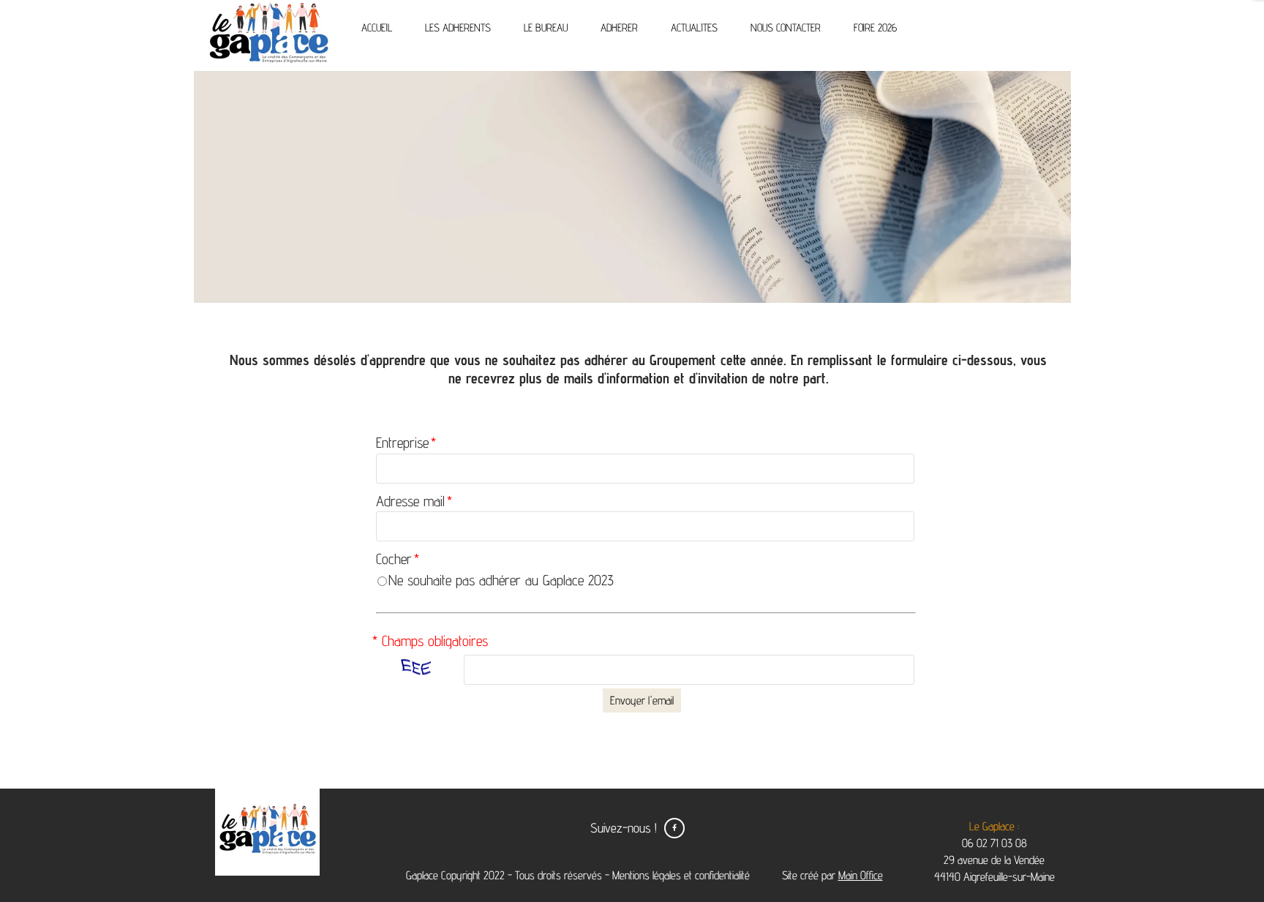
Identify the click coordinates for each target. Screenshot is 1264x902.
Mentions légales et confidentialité (681, 875)
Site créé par (831, 875)
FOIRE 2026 (875, 27)
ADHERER (619, 27)
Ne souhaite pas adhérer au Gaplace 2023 (501, 580)
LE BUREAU (546, 27)
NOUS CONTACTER (785, 27)
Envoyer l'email (642, 700)
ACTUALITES (694, 27)
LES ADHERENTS (458, 27)
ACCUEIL (376, 27)
